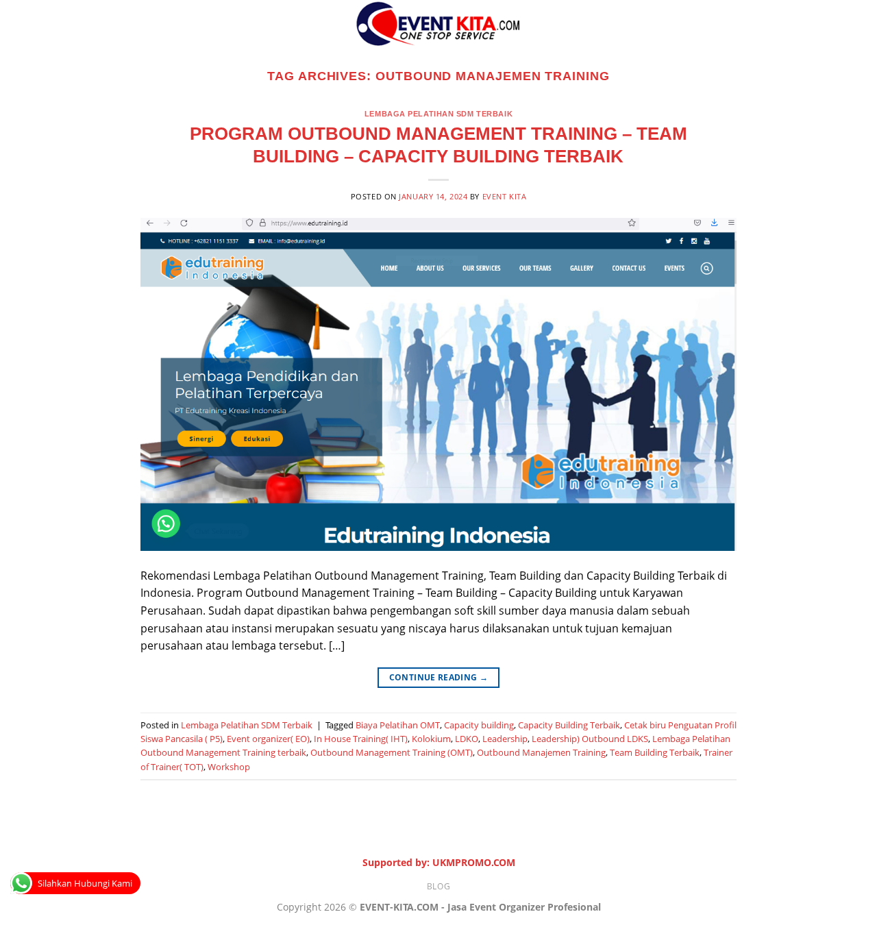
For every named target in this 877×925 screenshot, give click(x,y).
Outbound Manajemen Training (541, 752)
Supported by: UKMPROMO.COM (438, 862)
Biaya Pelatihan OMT (398, 725)
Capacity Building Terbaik (569, 725)
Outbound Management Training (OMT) (391, 752)
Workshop (229, 767)
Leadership (505, 738)
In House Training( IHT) (361, 738)
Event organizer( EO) (268, 738)
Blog (438, 886)
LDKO (466, 738)
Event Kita (504, 196)
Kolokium (431, 738)
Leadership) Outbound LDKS (590, 738)
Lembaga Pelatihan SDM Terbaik (438, 114)
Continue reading (439, 677)
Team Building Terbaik (655, 752)
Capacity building (479, 725)
